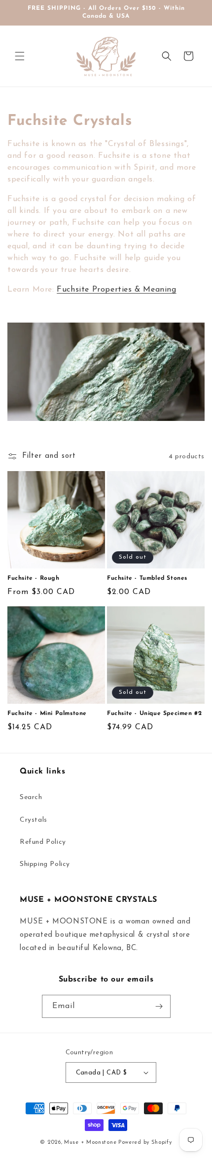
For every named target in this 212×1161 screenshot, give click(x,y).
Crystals (33, 820)
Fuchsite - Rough (33, 578)
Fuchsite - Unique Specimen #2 (154, 713)
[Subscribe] (159, 1006)
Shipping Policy (45, 864)
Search (31, 797)
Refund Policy (43, 842)
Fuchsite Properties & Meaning (116, 290)
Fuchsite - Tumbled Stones (147, 578)
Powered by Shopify (145, 1142)
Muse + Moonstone (91, 1142)
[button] (20, 56)
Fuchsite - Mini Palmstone (47, 713)
